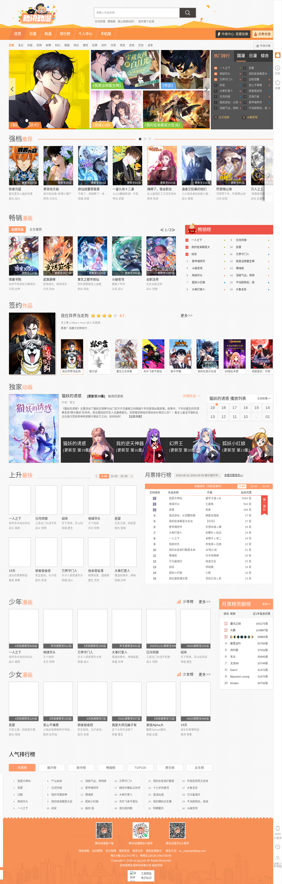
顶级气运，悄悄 (229, 108)
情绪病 (111, 21)
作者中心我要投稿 (235, 34)
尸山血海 (56, 781)
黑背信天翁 (51, 189)
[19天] (20, 552)
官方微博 (111, 850)
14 (267, 407)
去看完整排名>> (233, 475)
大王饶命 (224, 117)
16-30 (253, 486)
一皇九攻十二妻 (123, 189)
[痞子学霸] (180, 354)
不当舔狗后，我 (258, 108)
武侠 (131, 45)
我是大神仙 (24, 781)
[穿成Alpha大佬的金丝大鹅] (161, 701)
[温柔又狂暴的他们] (197, 165)
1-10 (104, 476)
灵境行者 (254, 96)
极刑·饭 (89, 808)
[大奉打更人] (126, 552)
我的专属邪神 (59, 794)
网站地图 (84, 850)
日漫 (253, 56)
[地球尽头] (99, 500)
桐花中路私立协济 (129, 787)
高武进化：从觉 (229, 102)
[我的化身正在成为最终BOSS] (208, 354)
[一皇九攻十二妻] (127, 165)
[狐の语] (99, 354)
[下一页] (131, 476)
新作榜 (81, 767)
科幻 (57, 45)
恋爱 (11, 45)
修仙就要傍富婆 (89, 189)
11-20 (114, 476)
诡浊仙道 (158, 794)
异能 (30, 45)
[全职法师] (161, 256)
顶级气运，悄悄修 (95, 781)
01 (267, 416)
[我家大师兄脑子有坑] (127, 701)
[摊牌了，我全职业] (162, 165)
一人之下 (225, 68)
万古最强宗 (193, 794)
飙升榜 (51, 767)
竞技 (122, 45)
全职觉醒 (254, 79)
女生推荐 (36, 229)
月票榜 (22, 767)
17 (234, 407)
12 (223, 416)
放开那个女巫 (146, 21)
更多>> (266, 604)
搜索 (188, 13)
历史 (141, 45)
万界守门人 (226, 79)
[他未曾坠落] (99, 552)
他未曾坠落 (96, 570)
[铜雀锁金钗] (46, 552)
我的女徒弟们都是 (163, 781)
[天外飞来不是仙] (153, 354)
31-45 (265, 486)
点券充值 (264, 34)
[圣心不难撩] (58, 701)
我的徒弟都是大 (258, 73)
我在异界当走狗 (75, 316)
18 (223, 407)
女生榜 (199, 767)
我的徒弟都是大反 (61, 801)
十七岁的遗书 (161, 787)
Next (269, 173)
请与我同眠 (125, 808)
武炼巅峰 (49, 279)
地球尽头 (225, 73)
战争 (150, 45)
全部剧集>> (264, 398)
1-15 (242, 486)
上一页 (140, 139)
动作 (104, 45)
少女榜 (188, 674)
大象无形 (241, 289)
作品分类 (265, 45)
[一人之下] (20, 500)
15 (256, 407)
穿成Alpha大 (154, 725)
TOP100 (140, 767)
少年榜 (188, 602)
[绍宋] (73, 500)
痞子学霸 (176, 371)
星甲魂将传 (255, 102)
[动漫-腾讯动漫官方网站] (46, 15)
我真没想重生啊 (245, 261)
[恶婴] (126, 500)
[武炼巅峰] (58, 256)
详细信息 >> (191, 396)
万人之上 (257, 189)
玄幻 (20, 45)
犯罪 (94, 45)
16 (245, 407)
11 (235, 416)
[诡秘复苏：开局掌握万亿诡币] (262, 354)
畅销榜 (110, 767)
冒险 (85, 45)
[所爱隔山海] (231, 165)
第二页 (145, 139)
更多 (187, 315)
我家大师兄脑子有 (124, 725)
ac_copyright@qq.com (192, 850)
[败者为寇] (24, 165)
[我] (277, 55)
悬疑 (67, 45)
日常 (113, 45)
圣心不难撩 (255, 85)
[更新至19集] (96, 396)
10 (245, 416)
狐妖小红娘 (198, 282)
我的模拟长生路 (162, 801)
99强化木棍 (231, 371)
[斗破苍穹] (127, 256)
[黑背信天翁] (58, 165)
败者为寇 (15, 189)
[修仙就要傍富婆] (93, 165)
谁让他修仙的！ (127, 21)
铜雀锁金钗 (255, 91)
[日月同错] (46, 500)
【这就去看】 (135, 416)
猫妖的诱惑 (72, 396)
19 (212, 407)
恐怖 (39, 45)
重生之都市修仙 (88, 279)
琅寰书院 (15, 279)
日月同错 (100, 21)
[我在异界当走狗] (32, 343)
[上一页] (96, 476)
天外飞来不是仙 (152, 371)
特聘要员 (158, 808)
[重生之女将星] (126, 354)
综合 (265, 56)
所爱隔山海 (224, 189)
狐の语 (93, 371)
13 (212, 416)
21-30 (124, 476)
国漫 (241, 56)
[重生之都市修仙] (92, 256)
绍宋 (222, 85)
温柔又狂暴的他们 (194, 189)
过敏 (20, 794)
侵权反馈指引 (154, 850)
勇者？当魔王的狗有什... (75, 328)
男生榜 (169, 767)
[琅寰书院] (24, 256)
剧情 (48, 45)
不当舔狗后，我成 (197, 801)
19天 (12, 570)
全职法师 (152, 279)
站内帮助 (97, 850)
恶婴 (251, 68)
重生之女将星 (124, 371)
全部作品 (17, 229)
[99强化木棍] (235, 354)
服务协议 (124, 850)
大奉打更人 (226, 91)
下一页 (149, 139)
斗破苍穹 (252, 117)
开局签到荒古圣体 (197, 781)
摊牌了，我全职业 (159, 189)
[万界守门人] (73, 552)
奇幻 (76, 45)
